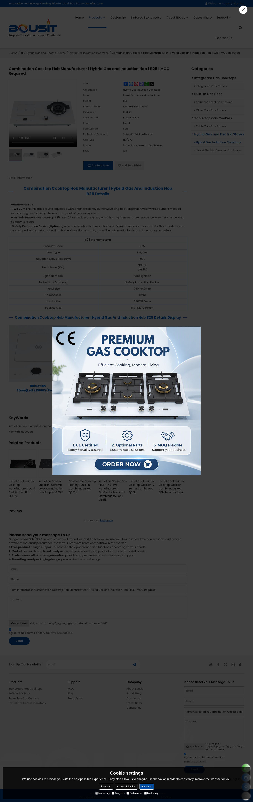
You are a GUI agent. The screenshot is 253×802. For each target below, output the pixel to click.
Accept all (146, 786)
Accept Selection (126, 786)
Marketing (152, 793)
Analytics (120, 793)
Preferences (135, 793)
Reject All (106, 786)
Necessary (104, 793)
